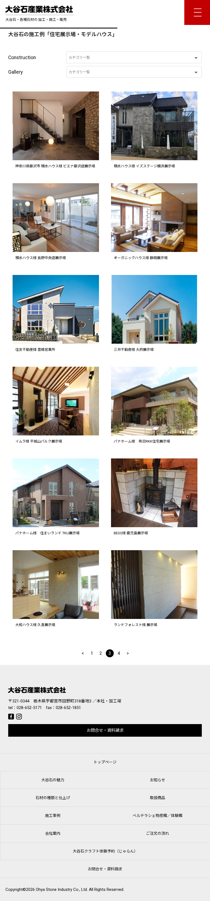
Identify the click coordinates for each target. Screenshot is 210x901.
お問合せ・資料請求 (105, 730)
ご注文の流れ (157, 833)
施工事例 (52, 815)
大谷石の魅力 (52, 780)
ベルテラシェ (157, 815)
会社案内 (52, 833)
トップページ (105, 762)
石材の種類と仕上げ (53, 798)
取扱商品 (157, 798)
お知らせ (157, 780)
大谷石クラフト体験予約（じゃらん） (105, 851)
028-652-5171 (29, 707)
